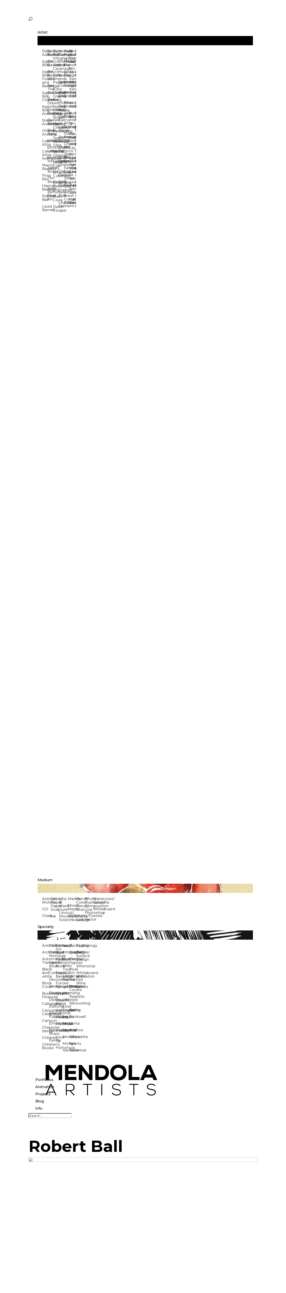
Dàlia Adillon (44, 53)
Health (59, 1017)
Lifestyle (66, 1000)
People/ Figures (72, 961)
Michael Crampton (61, 53)
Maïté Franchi (66, 63)
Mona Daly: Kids (61, 106)
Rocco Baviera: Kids (50, 75)
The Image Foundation (66, 157)
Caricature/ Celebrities (45, 1012)
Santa (72, 1023)
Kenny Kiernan (72, 81)
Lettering (66, 986)
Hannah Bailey (44, 187)
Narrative (66, 1050)
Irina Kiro (72, 105)
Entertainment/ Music (52, 1032)
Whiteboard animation (79, 975)
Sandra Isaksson (66, 170)
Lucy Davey (61, 128)
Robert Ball (44, 198)
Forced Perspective (59, 985)
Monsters (66, 1037)
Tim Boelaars (50, 180)
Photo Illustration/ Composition (89, 902)
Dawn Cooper (55, 208)
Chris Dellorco (61, 149)
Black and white (45, 973)
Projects (42, 1094)
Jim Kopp (72, 125)
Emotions (52, 1023)
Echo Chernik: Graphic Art (55, 94)
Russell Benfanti (50, 122)
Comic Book (52, 964)
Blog (39, 1101)
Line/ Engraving (66, 1008)
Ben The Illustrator (50, 89)
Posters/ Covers (72, 988)
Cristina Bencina (50, 111)
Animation (44, 1087)
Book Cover (45, 985)
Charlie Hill (66, 145)
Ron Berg (50, 132)
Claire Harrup (66, 135)
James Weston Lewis (72, 168)
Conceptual (52, 973)
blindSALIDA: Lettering (50, 149)
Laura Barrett (44, 208)
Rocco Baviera (50, 63)
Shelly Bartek (50, 53)
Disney (52, 1000)
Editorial (52, 1006)
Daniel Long (72, 191)
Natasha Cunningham (61, 84)
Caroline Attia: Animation (44, 155)
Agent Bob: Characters (44, 96)
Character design (45, 1029)
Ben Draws (50, 101)
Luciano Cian (55, 164)
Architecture (45, 952)
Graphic (59, 993)
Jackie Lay (72, 146)
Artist (43, 32)
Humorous (59, 1047)
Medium (45, 880)
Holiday (59, 1030)
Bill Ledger (72, 156)
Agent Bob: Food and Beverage (44, 79)
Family (52, 1040)
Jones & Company (66, 181)
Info (38, 1108)
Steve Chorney (55, 153)
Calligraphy (45, 1004)
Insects (66, 959)
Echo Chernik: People (55, 79)
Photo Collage (80, 918)
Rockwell (72, 1017)
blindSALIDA (50, 140)
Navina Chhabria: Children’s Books (55, 111)
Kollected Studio (72, 115)
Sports (72, 1043)
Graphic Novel (59, 1002)
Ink (53, 916)
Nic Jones (72, 70)
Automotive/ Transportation (45, 961)
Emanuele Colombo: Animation (55, 186)
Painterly (72, 952)
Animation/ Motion (46, 900)
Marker (72, 899)
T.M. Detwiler (61, 173)
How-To (59, 1039)
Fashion (59, 959)
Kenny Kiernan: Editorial (72, 92)
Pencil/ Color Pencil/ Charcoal (80, 904)
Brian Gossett (66, 104)
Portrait (72, 979)
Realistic (72, 996)
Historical (59, 1024)
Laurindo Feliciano (61, 204)
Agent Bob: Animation (44, 110)
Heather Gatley (66, 84)
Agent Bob (44, 63)
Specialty (46, 927)
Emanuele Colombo (55, 174)
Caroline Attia (44, 143)
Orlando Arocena (44, 132)
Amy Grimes (66, 125)
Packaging (72, 945)
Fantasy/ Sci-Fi (59, 949)
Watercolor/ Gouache (97, 900)
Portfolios (44, 1080)
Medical (66, 1030)
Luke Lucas (72, 201)
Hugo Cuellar (61, 73)
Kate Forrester (66, 53)
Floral (59, 966)
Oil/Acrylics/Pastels (72, 916)
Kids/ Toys (66, 967)
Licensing (66, 993)
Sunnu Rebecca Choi (55, 141)
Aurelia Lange (72, 136)
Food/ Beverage (59, 975)
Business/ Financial (45, 995)
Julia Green (66, 115)
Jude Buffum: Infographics (55, 54)
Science (72, 1030)
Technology (79, 945)
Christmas (52, 945)
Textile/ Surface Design (79, 956)
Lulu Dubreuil (61, 194)
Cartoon (45, 1021)
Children (45, 1038)
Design (52, 986)
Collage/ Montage (52, 954)
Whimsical (79, 966)
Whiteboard (97, 909)
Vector (89, 919)
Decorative (52, 979)
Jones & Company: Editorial (66, 197)
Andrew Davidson (61, 139)
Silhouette (72, 1037)
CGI (45, 909)
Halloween (59, 1010)
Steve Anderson (44, 122)
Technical (72, 1050)
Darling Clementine (61, 118)
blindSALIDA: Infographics (50, 159)
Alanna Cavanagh (55, 67)
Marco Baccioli (44, 167)
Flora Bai (44, 177)
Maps (66, 1023)
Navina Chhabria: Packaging (55, 127)
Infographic (66, 952)
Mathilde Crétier (61, 63)
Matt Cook (55, 198)
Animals (45, 945)
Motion (66, 1043)
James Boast (50, 170)
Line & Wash (63, 902)
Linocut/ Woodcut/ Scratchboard (63, 916)
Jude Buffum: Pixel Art (50, 193)
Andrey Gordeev (66, 94)
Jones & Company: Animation (72, 56)
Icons (66, 945)
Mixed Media (72, 907)
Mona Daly (61, 94)
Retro (72, 1010)
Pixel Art (72, 971)
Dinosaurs (52, 993)
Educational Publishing (52, 1015)
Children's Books (45, 1046)
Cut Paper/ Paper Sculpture (54, 904)
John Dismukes (61, 183)
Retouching (72, 1003)
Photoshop (89, 913)
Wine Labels (79, 985)
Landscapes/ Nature (66, 978)
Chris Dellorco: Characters (61, 161)
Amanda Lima (72, 180)
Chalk (46, 916)
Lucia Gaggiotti (66, 73)
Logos (66, 1017)
